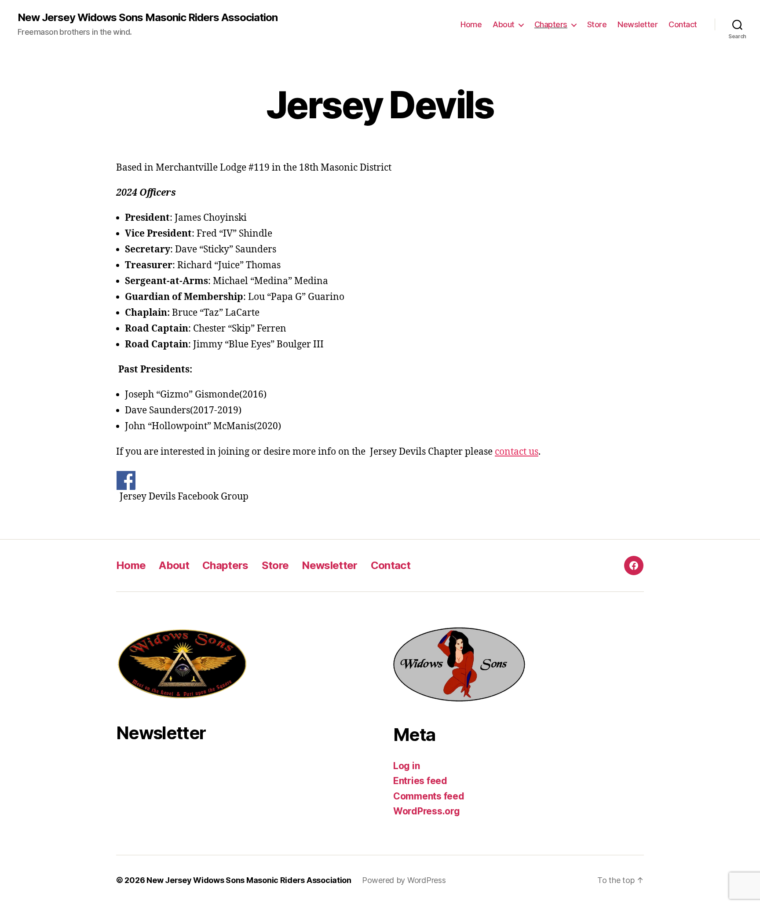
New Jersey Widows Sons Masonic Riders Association (148, 17)
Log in (406, 765)
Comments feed (428, 796)
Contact (683, 24)
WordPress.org (426, 811)
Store (597, 24)
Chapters (550, 24)
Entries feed (420, 780)
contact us (516, 452)
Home (471, 24)
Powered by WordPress (404, 880)
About (504, 24)
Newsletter (638, 24)
